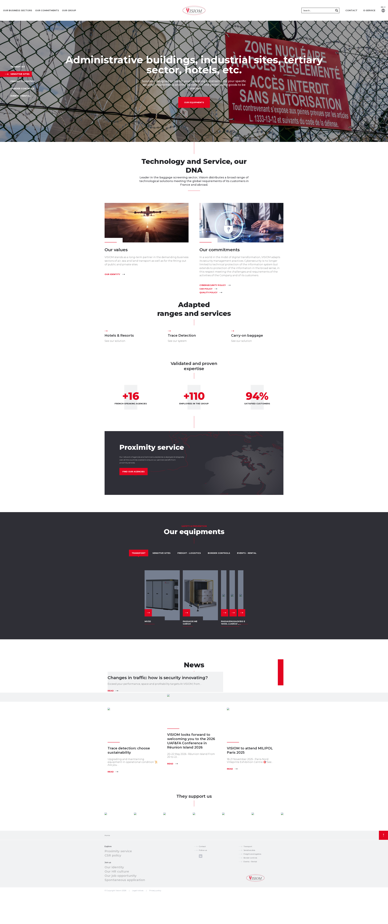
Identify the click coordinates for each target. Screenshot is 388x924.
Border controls (22, 88)
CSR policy (205, 289)
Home (107, 835)
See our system (177, 340)
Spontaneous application (125, 880)
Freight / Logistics (22, 81)
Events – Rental (250, 861)
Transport (17, 66)
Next (384, 81)
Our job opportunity (121, 876)
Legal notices (137, 890)
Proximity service (118, 851)
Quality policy (208, 292)
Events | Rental (20, 95)
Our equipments (194, 102)
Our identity (112, 274)
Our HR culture (117, 871)
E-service (369, 10)
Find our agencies (133, 471)
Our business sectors (17, 10)
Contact (351, 10)
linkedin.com (200, 856)
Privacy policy (155, 890)
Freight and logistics (252, 854)
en (382, 7)
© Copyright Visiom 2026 (115, 890)
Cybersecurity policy (212, 285)
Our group (69, 10)
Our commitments (47, 10)
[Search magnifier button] (336, 10)
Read (111, 690)
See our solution (115, 340)
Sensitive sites (20, 74)
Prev (4, 81)
